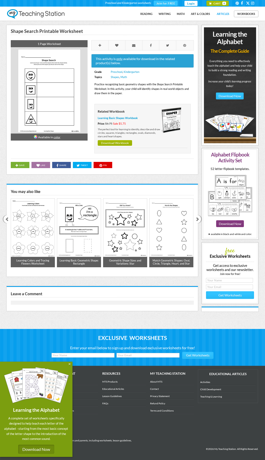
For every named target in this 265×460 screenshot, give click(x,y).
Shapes (115, 77)
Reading (146, 14)
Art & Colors (200, 14)
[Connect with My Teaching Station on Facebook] (243, 3)
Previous (6, 219)
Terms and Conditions (162, 410)
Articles (223, 14)
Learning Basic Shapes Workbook (118, 118)
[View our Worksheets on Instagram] (253, 3)
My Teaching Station (36, 14)
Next (198, 219)
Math (181, 14)
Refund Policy (157, 403)
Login (191, 3)
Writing (165, 14)
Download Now (230, 96)
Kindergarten (131, 71)
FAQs (105, 403)
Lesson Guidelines (112, 396)
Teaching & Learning (211, 396)
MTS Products (110, 381)
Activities (205, 382)
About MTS (156, 381)
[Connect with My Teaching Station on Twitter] (248, 3)
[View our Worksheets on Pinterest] (238, 3)
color (57, 137)
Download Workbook (115, 143)
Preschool (116, 71)
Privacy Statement (160, 396)
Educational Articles (113, 388)
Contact (154, 388)
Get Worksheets (230, 295)
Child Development (210, 389)
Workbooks (246, 14)
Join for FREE (165, 3)
